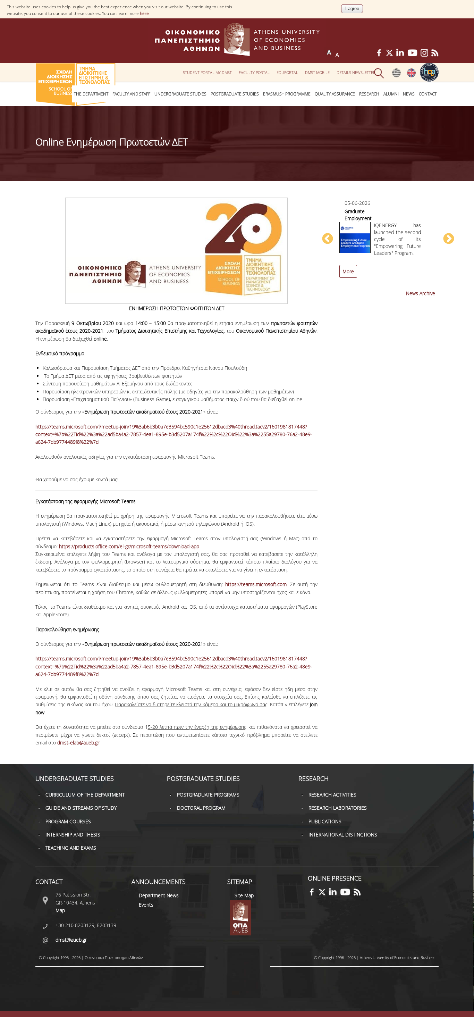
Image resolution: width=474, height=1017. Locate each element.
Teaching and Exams (70, 847)
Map (60, 910)
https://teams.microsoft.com (255, 584)
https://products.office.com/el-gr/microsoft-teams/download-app (129, 546)
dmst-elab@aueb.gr (78, 742)
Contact (428, 94)
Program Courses (68, 821)
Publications (324, 821)
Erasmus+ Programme (287, 94)
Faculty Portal (254, 72)
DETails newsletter (356, 72)
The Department (91, 94)
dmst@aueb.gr (71, 939)
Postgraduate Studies (235, 94)
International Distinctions (342, 834)
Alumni (391, 94)
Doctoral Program (201, 808)
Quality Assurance (335, 94)
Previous (327, 239)
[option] (388, 242)
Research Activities (332, 794)
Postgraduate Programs (208, 794)
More (348, 271)
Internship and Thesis (72, 834)
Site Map (244, 895)
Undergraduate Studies (180, 94)
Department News (159, 895)
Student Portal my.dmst (207, 72)
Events (146, 904)
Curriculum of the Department (85, 794)
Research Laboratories (337, 808)
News (409, 94)
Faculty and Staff (131, 94)
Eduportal (287, 72)
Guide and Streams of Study (81, 808)
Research (369, 94)
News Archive (420, 293)
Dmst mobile (317, 72)
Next (448, 239)
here (144, 13)
